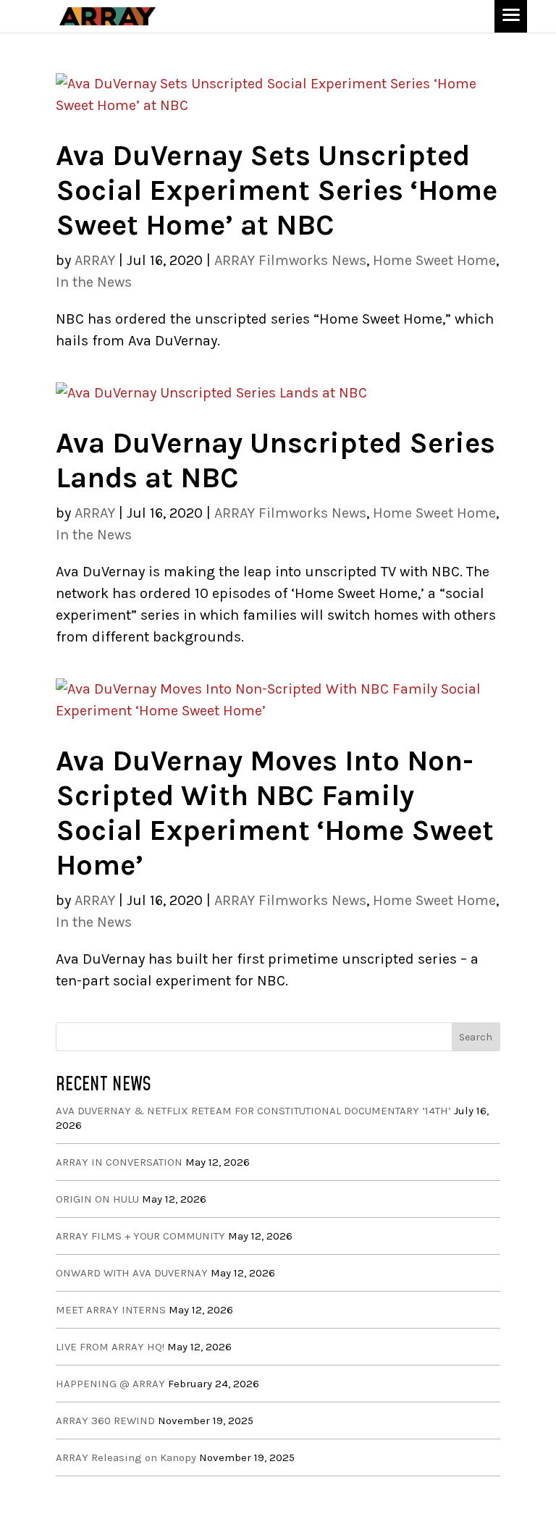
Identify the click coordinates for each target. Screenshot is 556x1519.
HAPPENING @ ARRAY (110, 1383)
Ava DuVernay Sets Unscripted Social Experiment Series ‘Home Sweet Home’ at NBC (276, 190)
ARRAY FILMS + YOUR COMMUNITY (140, 1235)
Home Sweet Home (434, 260)
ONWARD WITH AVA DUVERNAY (132, 1272)
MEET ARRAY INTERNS (111, 1309)
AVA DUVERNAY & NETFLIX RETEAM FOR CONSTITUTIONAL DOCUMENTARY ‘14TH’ (253, 1110)
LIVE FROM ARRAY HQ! (110, 1346)
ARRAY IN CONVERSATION (119, 1162)
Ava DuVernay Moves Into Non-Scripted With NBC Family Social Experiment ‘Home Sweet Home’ (275, 813)
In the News (94, 282)
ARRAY (95, 260)
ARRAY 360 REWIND (105, 1420)
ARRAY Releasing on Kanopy (126, 1457)
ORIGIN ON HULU (97, 1198)
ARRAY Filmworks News (290, 260)
